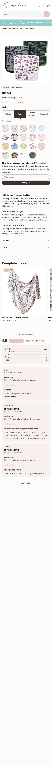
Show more (24, 483)
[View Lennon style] (41, 128)
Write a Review (26, 334)
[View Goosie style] (41, 146)
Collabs (8, 114)
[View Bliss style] (23, 137)
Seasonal (44, 114)
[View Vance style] (5, 146)
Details (5, 240)
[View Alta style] (5, 128)
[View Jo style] (5, 137)
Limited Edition (32, 114)
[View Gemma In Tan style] (14, 155)
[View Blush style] (41, 137)
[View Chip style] (23, 128)
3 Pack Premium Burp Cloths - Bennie (19, 460)
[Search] (47, 14)
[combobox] (23, 14)
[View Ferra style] (32, 137)
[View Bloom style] (32, 128)
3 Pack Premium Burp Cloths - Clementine (22, 419)
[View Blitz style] (32, 146)
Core (20, 114)
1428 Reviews (17, 87)
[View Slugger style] (14, 146)
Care (4, 247)
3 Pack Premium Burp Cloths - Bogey (19, 380)
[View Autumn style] (14, 128)
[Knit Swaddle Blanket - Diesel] (24, 291)
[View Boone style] (23, 155)
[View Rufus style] (5, 155)
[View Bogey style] (23, 146)
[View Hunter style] (32, 155)
